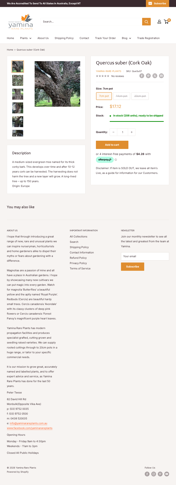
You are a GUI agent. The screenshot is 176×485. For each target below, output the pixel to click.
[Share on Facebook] (141, 75)
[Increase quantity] (131, 132)
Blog (124, 38)
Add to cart (112, 144)
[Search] (146, 21)
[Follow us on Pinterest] (160, 474)
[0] (166, 22)
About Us (43, 38)
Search (74, 241)
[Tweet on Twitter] (154, 75)
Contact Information (82, 252)
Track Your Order (105, 38)
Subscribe (160, 3)
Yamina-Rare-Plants (108, 71)
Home (10, 38)
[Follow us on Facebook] (147, 474)
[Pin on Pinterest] (148, 75)
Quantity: (102, 132)
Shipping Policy (64, 38)
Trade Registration (148, 38)
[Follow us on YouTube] (166, 474)
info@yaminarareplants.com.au (28, 423)
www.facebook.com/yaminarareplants (29, 428)
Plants (24, 38)
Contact (84, 38)
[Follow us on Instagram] (153, 474)
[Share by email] (161, 75)
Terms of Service (80, 268)
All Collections (78, 236)
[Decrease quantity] (113, 132)
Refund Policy (78, 257)
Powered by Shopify (18, 471)
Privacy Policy (78, 263)
